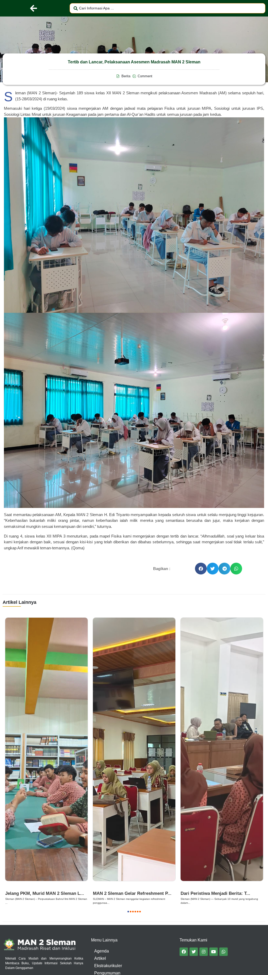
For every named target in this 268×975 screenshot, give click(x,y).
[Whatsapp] (223, 951)
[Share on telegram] (224, 568)
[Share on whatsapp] (236, 568)
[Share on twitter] (213, 568)
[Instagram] (203, 951)
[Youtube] (213, 951)
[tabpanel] (46, 761)
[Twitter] (193, 951)
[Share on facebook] (201, 568)
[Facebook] (184, 951)
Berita (12, 887)
